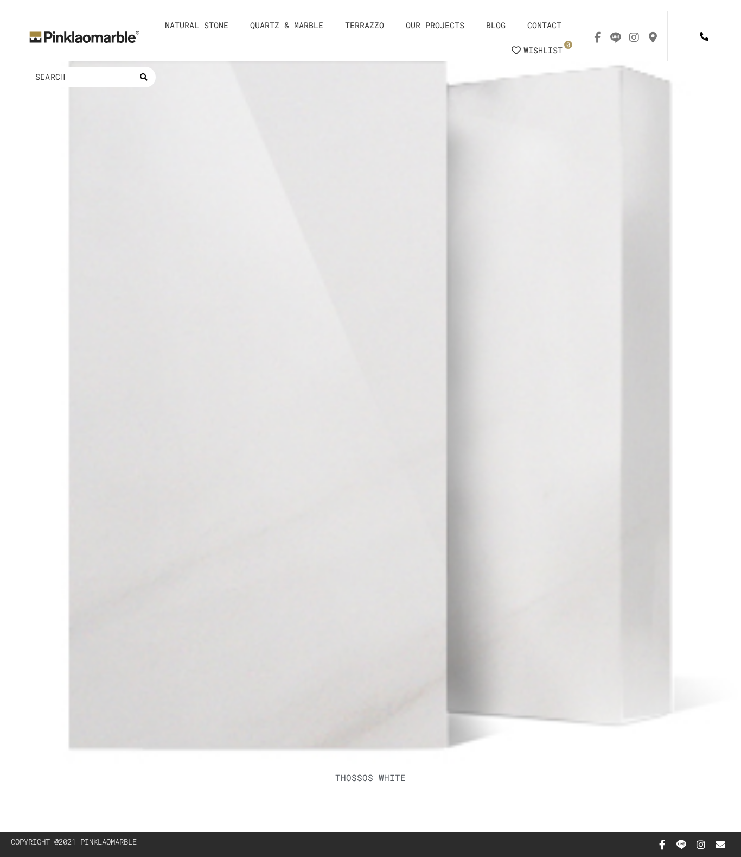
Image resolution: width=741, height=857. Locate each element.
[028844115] (704, 36)
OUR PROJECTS (435, 25)
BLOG (496, 25)
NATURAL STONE (196, 25)
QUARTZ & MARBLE (286, 25)
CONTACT (544, 25)
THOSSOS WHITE (370, 777)
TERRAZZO (364, 25)
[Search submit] (144, 77)
